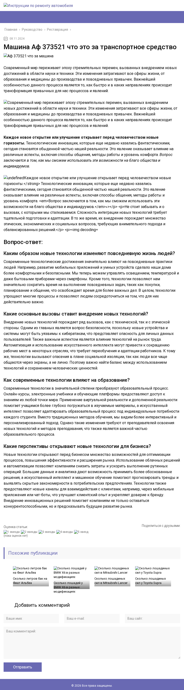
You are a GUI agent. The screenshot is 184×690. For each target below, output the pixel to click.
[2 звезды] (30, 532)
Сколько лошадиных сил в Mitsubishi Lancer (110, 581)
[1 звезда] (12, 532)
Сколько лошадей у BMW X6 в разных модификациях (68, 587)
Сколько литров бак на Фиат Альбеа (30, 581)
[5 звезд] (82, 532)
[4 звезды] (65, 532)
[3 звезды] (47, 532)
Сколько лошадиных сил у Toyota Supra (150, 581)
